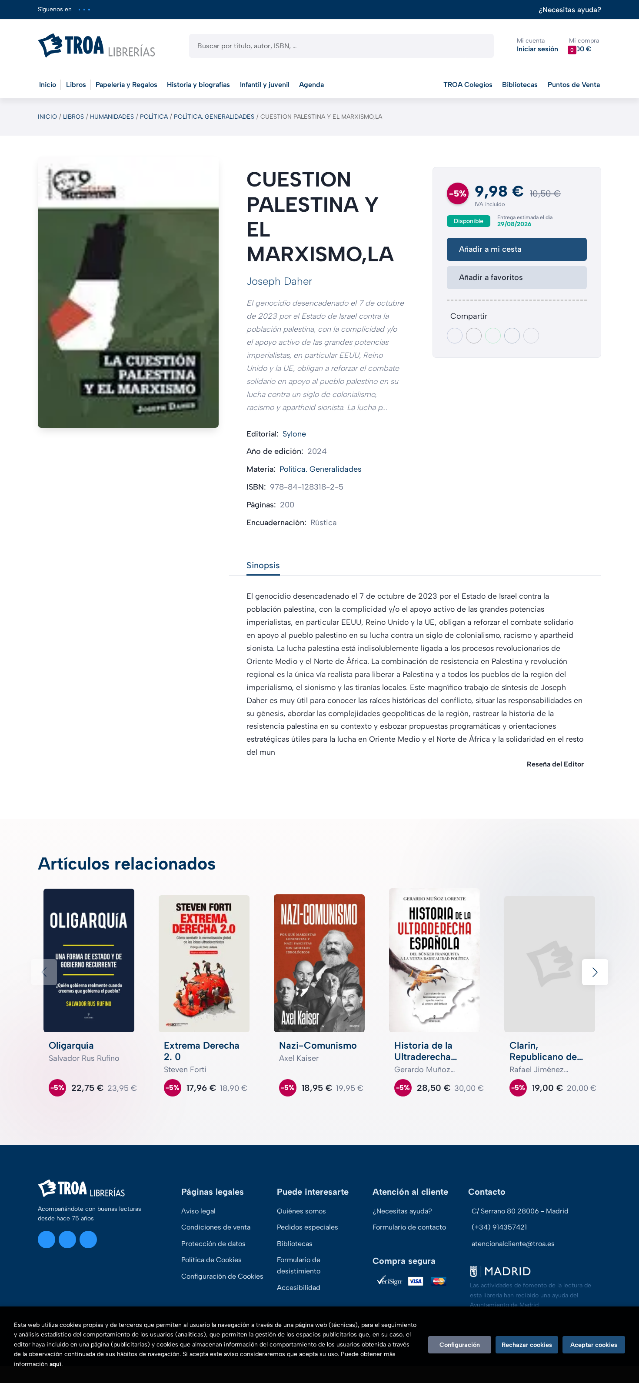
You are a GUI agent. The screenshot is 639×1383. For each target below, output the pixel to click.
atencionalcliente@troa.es (513, 1244)
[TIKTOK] (89, 9)
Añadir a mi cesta (490, 249)
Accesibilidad (298, 1287)
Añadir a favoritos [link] (491, 277)
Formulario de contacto (409, 1227)
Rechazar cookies (527, 1345)
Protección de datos (213, 1244)
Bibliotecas (520, 84)
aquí (55, 1364)
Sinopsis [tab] (263, 565)
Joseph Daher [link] (279, 281)
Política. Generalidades (214, 116)
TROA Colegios (468, 84)
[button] (584, 45)
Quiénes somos (301, 1211)
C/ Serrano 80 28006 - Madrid (520, 1211)
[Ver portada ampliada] (128, 292)
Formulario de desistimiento (298, 1265)
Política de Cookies (211, 1260)
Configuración (459, 1345)
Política (154, 116)
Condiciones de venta (215, 1227)
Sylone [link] (294, 434)
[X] (84, 9)
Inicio (47, 116)
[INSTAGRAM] (79, 9)
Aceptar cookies (593, 1345)
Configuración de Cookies (222, 1276)
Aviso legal (198, 1211)
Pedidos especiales (307, 1227)
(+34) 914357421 (499, 1227)
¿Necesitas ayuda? (570, 9)
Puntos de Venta (574, 84)
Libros (73, 116)
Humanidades (112, 116)
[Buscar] (480, 46)
